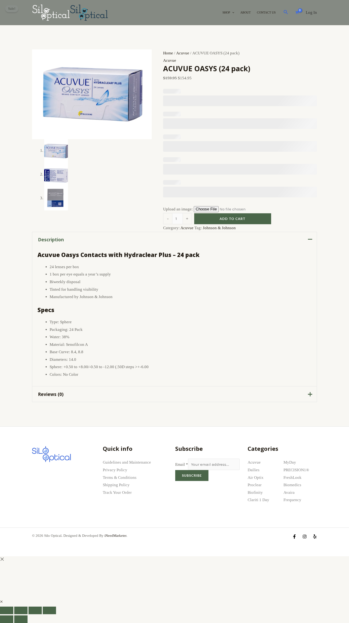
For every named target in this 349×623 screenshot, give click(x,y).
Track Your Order (117, 492)
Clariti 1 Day (258, 500)
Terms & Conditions (120, 477)
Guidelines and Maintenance (127, 462)
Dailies (253, 470)
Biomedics (292, 485)
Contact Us (266, 12)
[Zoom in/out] (6, 610)
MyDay (289, 462)
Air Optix (256, 477)
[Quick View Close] (1, 601)
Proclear (255, 485)
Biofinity (255, 492)
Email (181, 464)
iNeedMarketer (115, 535)
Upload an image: (178, 209)
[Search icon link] (285, 13)
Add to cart (232, 219)
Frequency (292, 500)
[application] (232, 12)
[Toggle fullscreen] (21, 610)
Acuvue (182, 53)
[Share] (35, 610)
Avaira (289, 492)
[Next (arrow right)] (21, 619)
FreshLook (292, 477)
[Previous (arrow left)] (6, 619)
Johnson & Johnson (219, 228)
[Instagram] (304, 536)
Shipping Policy (116, 485)
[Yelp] (315, 536)
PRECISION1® (296, 470)
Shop (226, 12)
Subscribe (192, 475)
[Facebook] (294, 536)
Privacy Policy (115, 470)
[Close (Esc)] (49, 610)
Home (168, 53)
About (245, 12)
